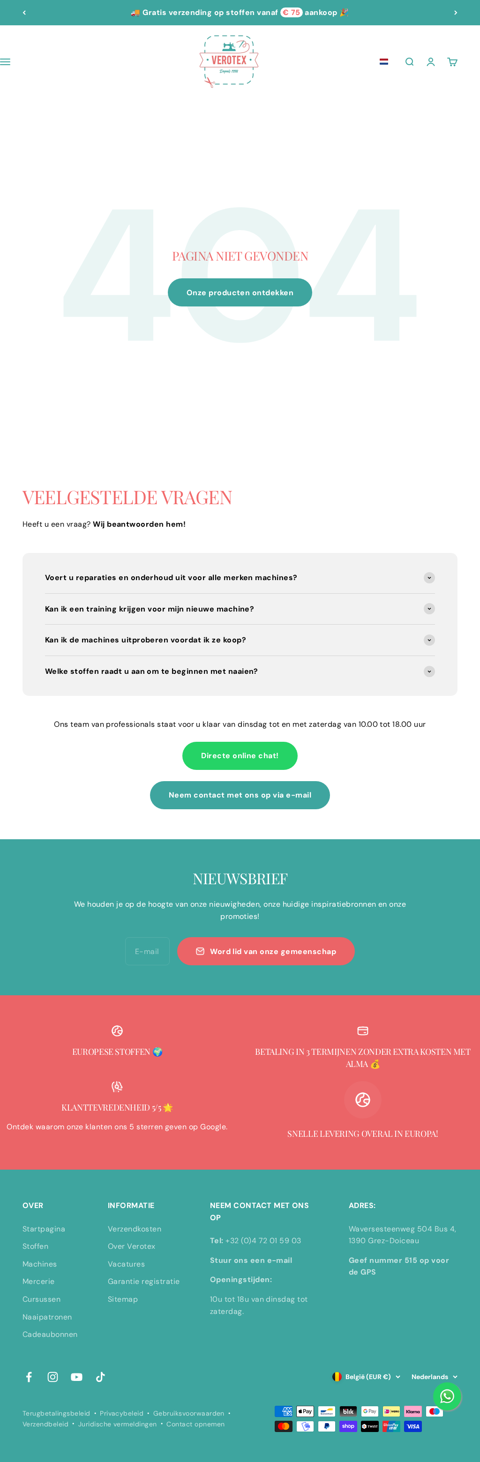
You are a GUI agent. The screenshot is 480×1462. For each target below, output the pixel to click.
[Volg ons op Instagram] (52, 1377)
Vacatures (126, 1264)
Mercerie (38, 1281)
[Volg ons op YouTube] (76, 1377)
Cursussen (41, 1299)
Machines (39, 1264)
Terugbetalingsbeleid (56, 1413)
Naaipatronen (47, 1317)
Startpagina (43, 1229)
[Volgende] (456, 13)
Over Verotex (132, 1246)
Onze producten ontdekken (240, 293)
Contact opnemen (195, 1424)
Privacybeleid (121, 1413)
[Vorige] (24, 13)
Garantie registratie (144, 1281)
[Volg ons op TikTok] (100, 1377)
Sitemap (123, 1299)
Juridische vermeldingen (117, 1424)
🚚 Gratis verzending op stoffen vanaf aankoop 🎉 (240, 12)
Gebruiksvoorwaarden (189, 1413)
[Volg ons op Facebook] (28, 1377)
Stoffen (35, 1246)
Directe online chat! (240, 756)
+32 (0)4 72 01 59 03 (263, 1241)
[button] (384, 62)
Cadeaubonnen (50, 1334)
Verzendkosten (134, 1229)
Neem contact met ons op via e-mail (240, 795)
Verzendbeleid (45, 1424)
